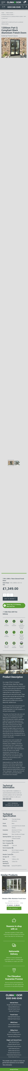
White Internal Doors (14, 1051)
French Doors (9, 12)
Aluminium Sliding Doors (14, 1034)
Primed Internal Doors (14, 1053)
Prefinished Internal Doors (14, 1055)
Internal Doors (14, 1003)
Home (2, 12)
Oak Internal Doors (14, 1042)
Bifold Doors (14, 1022)
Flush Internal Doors (14, 1057)
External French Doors (7, 14)
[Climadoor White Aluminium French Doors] (14, 885)
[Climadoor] (14, 2)
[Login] (26, 8)
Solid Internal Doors (14, 1049)
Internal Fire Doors (14, 1011)
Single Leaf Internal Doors (14, 1005)
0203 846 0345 (14, 7)
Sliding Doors (14, 1030)
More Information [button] (7, 1064)
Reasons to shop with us (14, 927)
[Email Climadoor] (3, 7)
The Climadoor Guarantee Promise (14, 977)
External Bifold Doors (14, 1027)
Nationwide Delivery (14, 952)
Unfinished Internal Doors (14, 1046)
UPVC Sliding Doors (14, 1032)
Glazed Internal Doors (14, 1044)
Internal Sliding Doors (14, 1037)
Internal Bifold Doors (14, 1007)
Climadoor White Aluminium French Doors (14, 898)
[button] (24, 40)
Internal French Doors (14, 1009)
